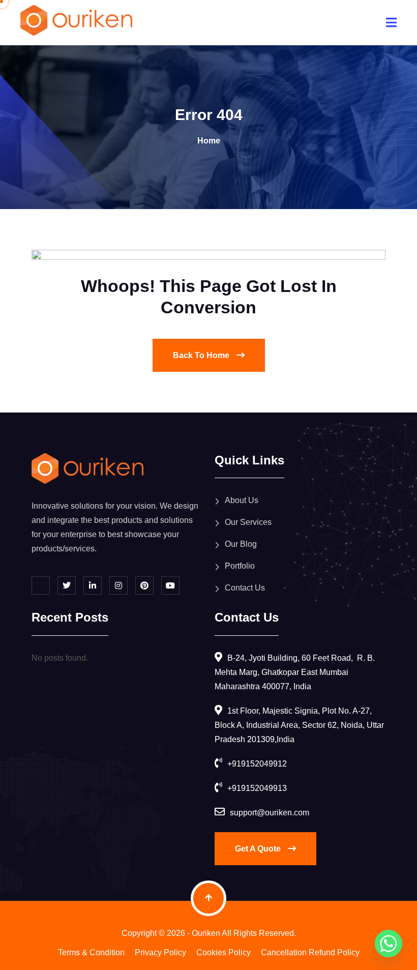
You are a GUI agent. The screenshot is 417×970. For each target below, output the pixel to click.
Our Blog (241, 544)
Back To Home (202, 355)
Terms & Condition (91, 952)
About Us (241, 500)
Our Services (248, 522)
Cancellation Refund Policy (310, 952)
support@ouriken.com (269, 812)
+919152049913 (257, 788)
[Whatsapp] (388, 943)
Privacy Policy (160, 952)
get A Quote (259, 848)
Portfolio (240, 566)
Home (208, 140)
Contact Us (245, 587)
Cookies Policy (223, 952)
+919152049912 (257, 763)
